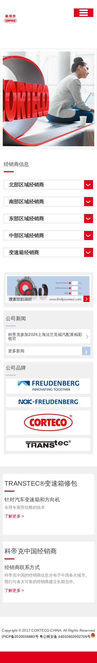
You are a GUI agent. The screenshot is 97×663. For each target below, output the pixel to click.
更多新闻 (16, 351)
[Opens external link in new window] (48, 302)
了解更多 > (14, 516)
